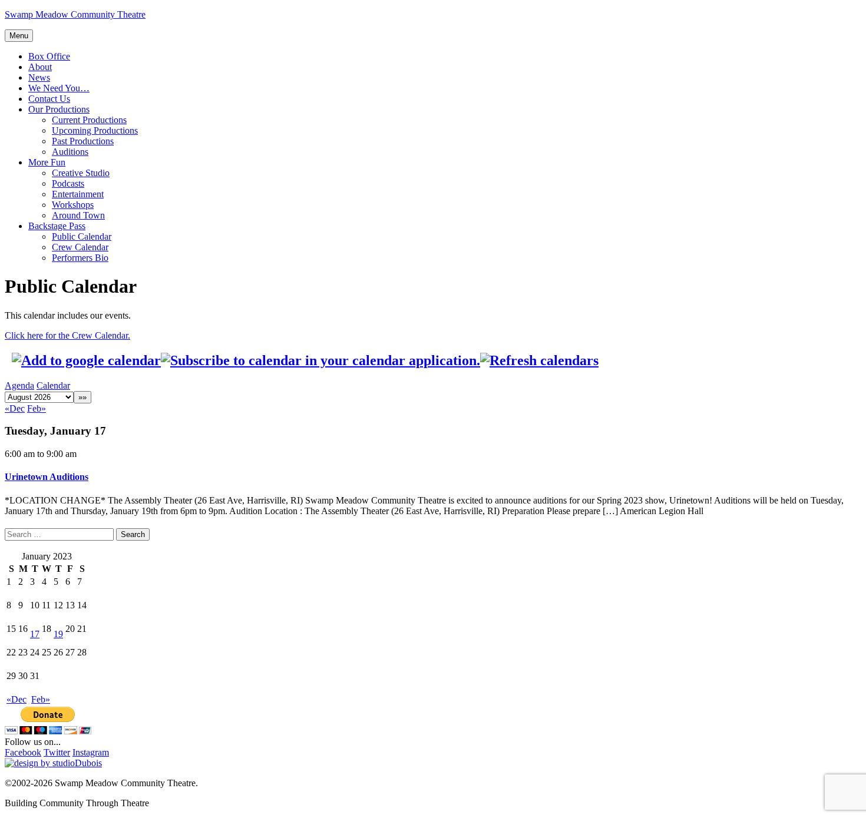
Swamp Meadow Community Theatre (75, 14)
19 (58, 634)
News (39, 77)
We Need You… (59, 88)
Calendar (53, 385)
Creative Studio (81, 173)
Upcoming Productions (95, 130)
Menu (18, 35)
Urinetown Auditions (46, 477)
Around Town (78, 215)
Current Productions (89, 120)
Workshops (73, 205)
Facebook (23, 752)
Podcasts (68, 183)
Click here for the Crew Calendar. (67, 335)
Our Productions (59, 109)
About (40, 67)
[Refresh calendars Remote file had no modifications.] (539, 360)
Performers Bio (80, 258)
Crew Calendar (80, 247)
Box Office (49, 56)
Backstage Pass (56, 226)
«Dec (15, 408)
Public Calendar (81, 236)
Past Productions (83, 141)
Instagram (90, 752)
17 (34, 634)
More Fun (46, 162)
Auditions (70, 152)
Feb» (36, 408)
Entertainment (78, 194)
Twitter (57, 752)
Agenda (19, 385)
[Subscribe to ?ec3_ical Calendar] (320, 360)
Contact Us (49, 99)
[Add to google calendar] (86, 360)
